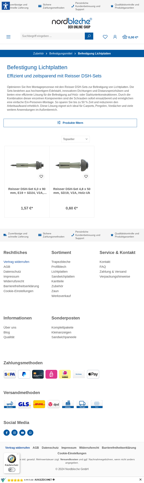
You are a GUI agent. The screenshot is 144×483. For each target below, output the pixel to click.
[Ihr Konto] (115, 37)
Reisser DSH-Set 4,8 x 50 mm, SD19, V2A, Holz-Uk (71, 191)
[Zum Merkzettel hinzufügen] (41, 176)
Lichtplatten (59, 271)
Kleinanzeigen (61, 332)
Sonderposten (65, 318)
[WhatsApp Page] (30, 433)
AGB (7, 266)
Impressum (11, 276)
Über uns (10, 327)
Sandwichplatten (63, 276)
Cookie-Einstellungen (18, 291)
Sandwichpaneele (63, 337)
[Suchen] (89, 36)
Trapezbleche (60, 262)
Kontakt (105, 262)
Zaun (55, 291)
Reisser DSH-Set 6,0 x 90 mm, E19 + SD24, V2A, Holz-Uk (26, 191)
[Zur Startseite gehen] (72, 23)
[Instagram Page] (14, 433)
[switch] (11, 470)
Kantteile (57, 281)
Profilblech (58, 266)
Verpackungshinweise (115, 276)
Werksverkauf (61, 296)
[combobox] (52, 36)
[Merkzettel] (105, 37)
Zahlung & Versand (113, 271)
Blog (7, 332)
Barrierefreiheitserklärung (21, 286)
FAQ (103, 266)
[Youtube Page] (22, 433)
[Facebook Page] (7, 433)
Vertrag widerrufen (16, 262)
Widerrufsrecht (14, 281)
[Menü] (8, 37)
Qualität (9, 337)
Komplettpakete (62, 327)
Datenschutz (12, 271)
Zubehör (57, 286)
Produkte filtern (72, 122)
